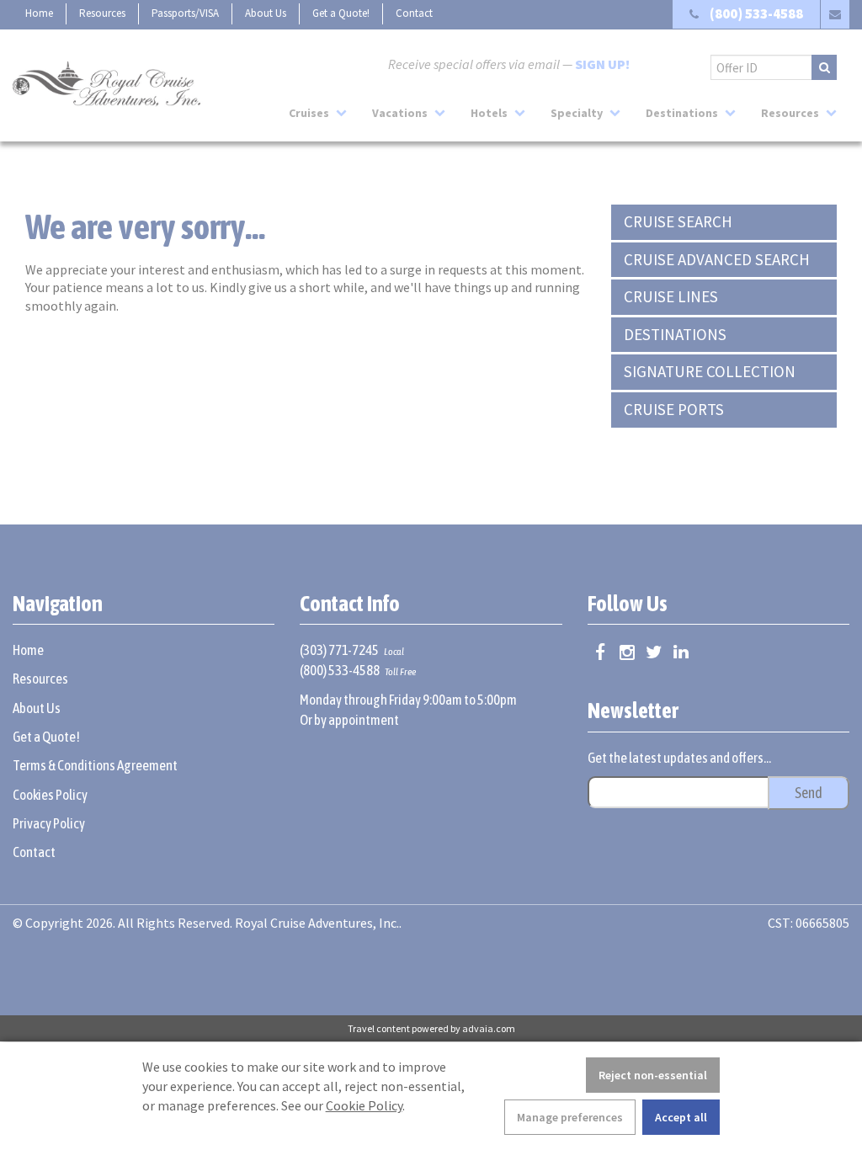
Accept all (681, 1117)
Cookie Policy (364, 1105)
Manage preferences (570, 1117)
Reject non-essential (653, 1075)
